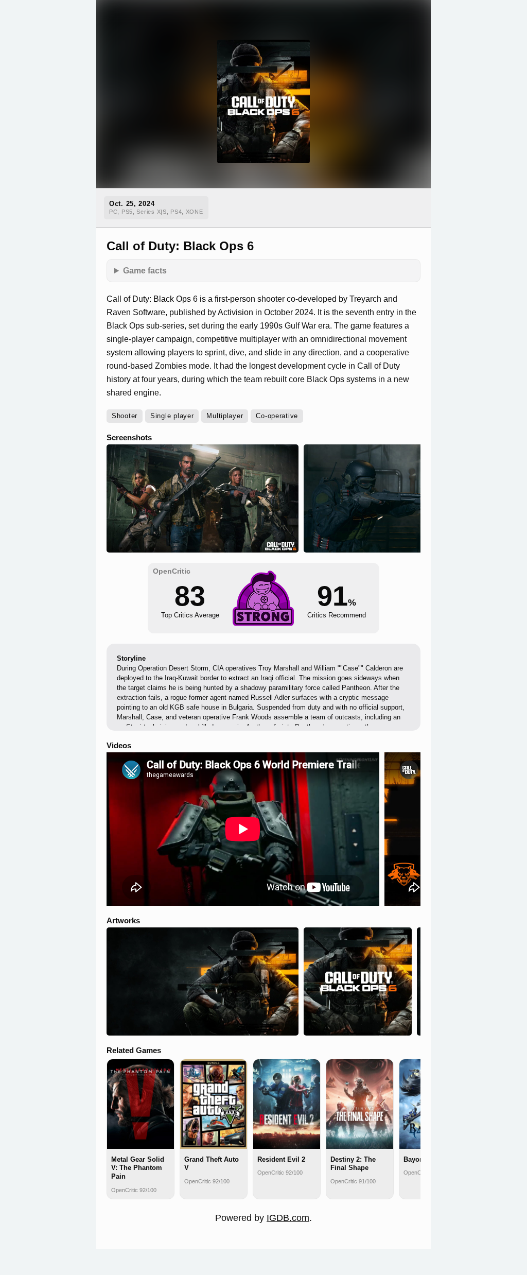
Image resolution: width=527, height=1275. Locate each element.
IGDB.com (288, 1218)
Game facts (145, 270)
